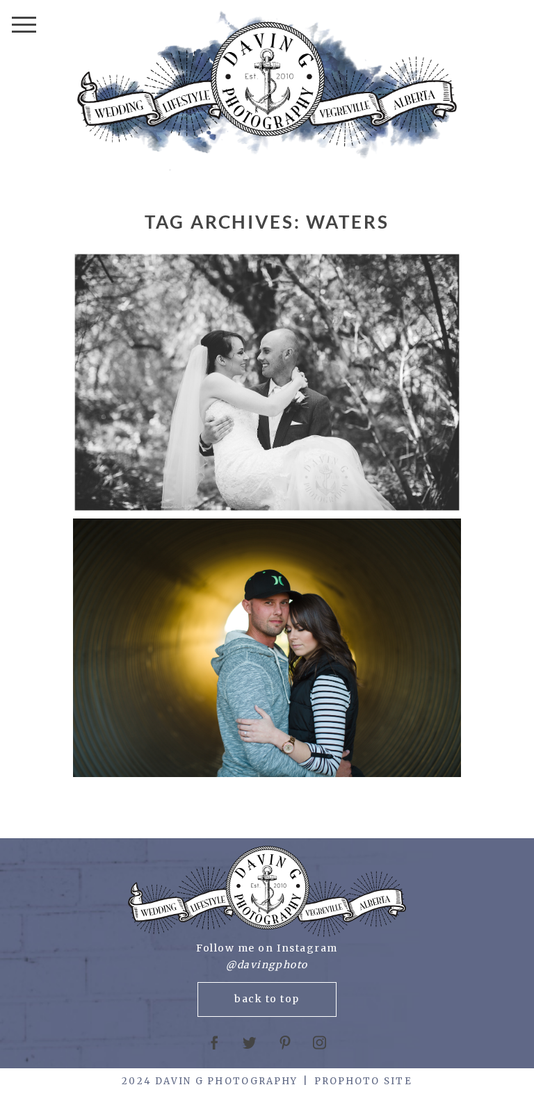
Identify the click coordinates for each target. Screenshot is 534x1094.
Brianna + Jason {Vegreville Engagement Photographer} (265, 649)
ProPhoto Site (363, 1081)
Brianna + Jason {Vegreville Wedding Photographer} (265, 383)
